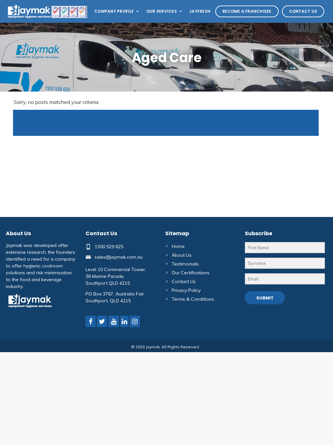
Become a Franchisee (247, 11)
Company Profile (114, 11)
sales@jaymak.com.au (119, 257)
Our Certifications (190, 273)
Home (178, 246)
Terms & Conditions (193, 299)
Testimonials (185, 264)
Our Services (161, 11)
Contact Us (303, 11)
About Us (182, 255)
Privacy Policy (186, 290)
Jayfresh (199, 11)
